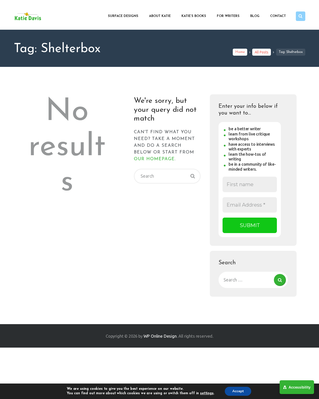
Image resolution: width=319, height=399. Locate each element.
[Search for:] (253, 279)
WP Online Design (160, 336)
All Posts (261, 52)
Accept (238, 391)
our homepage (154, 159)
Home (240, 52)
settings (207, 393)
